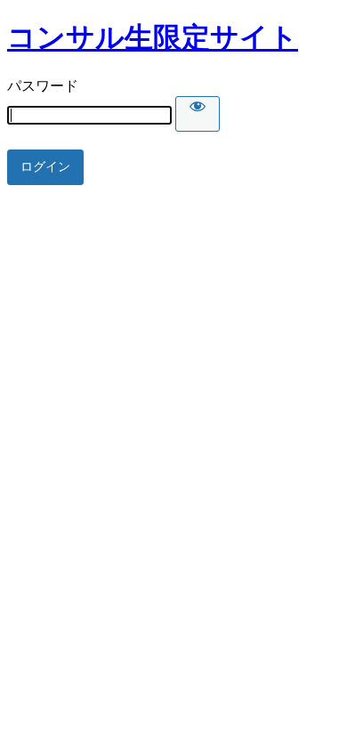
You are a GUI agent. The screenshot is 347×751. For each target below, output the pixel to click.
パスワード (42, 85)
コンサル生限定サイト (152, 37)
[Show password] (197, 114)
